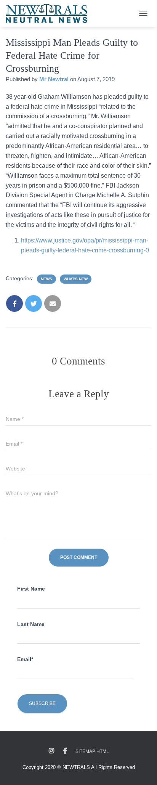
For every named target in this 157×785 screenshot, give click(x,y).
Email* (25, 659)
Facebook (65, 751)
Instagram (51, 751)
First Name (31, 589)
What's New (76, 279)
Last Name (31, 624)
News (46, 279)
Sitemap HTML (92, 751)
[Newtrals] (49, 13)
